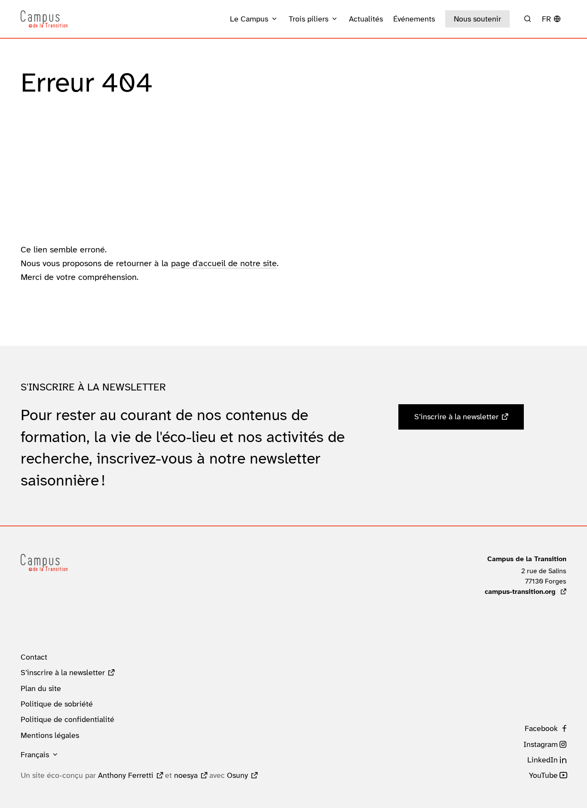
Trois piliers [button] (308, 19)
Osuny (237, 775)
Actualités (366, 19)
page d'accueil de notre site (224, 263)
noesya (186, 775)
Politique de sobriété (57, 704)
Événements (414, 19)
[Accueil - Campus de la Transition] (44, 19)
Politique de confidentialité (67, 719)
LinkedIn (542, 760)
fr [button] (546, 19)
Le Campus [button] (249, 19)
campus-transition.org (525, 591)
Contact (34, 657)
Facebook (541, 728)
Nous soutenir (477, 19)
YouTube (543, 775)
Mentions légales (50, 735)
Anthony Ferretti (125, 775)
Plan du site (41, 688)
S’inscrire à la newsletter (456, 417)
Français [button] (35, 755)
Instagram (540, 744)
